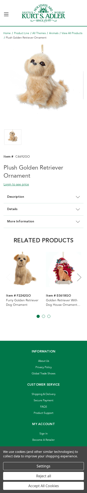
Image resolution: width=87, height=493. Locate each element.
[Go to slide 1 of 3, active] (38, 316)
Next (79, 277)
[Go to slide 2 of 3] (43, 316)
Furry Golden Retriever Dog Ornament (22, 302)
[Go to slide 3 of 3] (48, 316)
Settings (43, 466)
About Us (43, 361)
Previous (8, 277)
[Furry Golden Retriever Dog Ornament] (23, 269)
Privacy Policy (43, 367)
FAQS (43, 407)
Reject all (43, 475)
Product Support (43, 413)
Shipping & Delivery (44, 394)
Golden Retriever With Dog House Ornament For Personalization (61, 302)
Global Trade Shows (43, 373)
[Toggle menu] (6, 12)
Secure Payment (43, 400)
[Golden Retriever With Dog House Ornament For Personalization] (63, 269)
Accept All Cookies (43, 485)
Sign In (43, 434)
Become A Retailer (43, 440)
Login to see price (16, 184)
